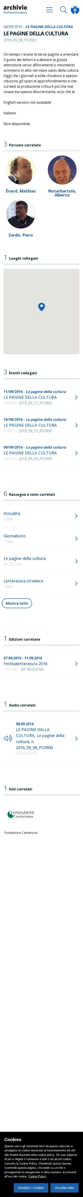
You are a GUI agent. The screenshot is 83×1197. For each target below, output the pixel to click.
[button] (41, 306)
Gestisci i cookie (31, 1188)
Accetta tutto (64, 1188)
